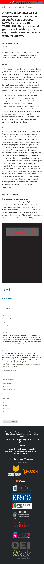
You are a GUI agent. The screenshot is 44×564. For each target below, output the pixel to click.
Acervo (10, 7)
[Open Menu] (2, 2)
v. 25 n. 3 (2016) (20, 7)
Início (4, 7)
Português (7, 412)
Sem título (8, 298)
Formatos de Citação (10, 370)
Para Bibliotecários (9, 390)
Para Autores (7, 386)
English (6, 402)
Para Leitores (7, 383)
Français (6, 409)
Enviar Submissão (11, 421)
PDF (6, 290)
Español (6, 405)
